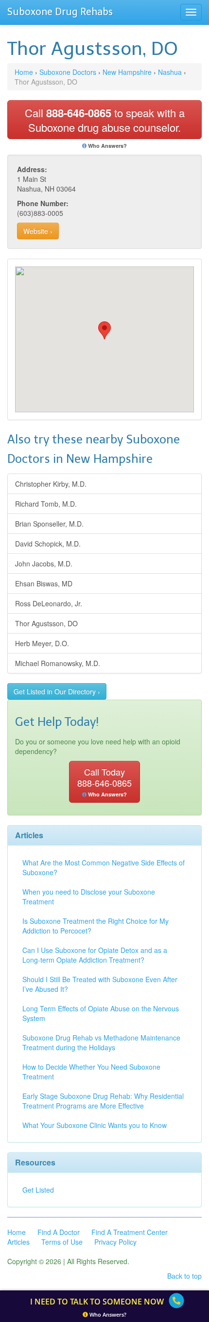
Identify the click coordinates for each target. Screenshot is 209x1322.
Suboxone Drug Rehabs (60, 12)
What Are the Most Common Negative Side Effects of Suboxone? (103, 867)
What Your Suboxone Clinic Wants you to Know (94, 1125)
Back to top (184, 1276)
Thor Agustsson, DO (46, 623)
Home (24, 72)
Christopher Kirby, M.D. (51, 484)
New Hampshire (127, 72)
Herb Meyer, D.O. (42, 643)
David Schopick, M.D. (48, 543)
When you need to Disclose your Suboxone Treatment (88, 896)
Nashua (170, 72)
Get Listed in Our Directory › (57, 691)
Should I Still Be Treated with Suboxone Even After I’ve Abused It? (99, 984)
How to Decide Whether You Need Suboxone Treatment (91, 1071)
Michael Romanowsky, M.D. (57, 663)
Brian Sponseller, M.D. (49, 524)
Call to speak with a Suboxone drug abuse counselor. (105, 120)
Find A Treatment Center (129, 1232)
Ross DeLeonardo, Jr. (48, 603)
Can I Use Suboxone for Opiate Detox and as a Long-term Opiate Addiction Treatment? (94, 955)
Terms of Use (62, 1242)
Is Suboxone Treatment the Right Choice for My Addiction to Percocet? (95, 925)
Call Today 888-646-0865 (104, 781)
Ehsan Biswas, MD (43, 583)
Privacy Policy (115, 1242)
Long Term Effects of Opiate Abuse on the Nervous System (100, 1013)
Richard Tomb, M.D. (46, 504)
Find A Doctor (58, 1232)
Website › (37, 231)
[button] (104, 330)
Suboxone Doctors (67, 72)
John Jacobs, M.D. (43, 563)
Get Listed (38, 1190)
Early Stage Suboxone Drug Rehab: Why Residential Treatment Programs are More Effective (103, 1100)
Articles (18, 1242)
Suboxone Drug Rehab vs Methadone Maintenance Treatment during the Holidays (101, 1042)
